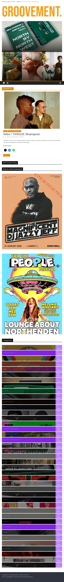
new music (17, 131)
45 (3, 347)
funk (4, 418)
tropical (5, 559)
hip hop (5, 456)
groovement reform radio (11, 439)
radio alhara (6, 526)
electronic (11, 131)
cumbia (5, 390)
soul (4, 543)
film (4, 407)
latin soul (6, 494)
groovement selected (10, 445)
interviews (6, 472)
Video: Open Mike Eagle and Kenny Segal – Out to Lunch (36, 1)
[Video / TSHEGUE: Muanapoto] (32, 92)
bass (4, 369)
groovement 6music (10, 423)
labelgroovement (9, 488)
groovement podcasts (10, 429)
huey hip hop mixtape (10, 467)
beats (5, 131)
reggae (5, 532)
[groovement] (4, 83)
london (5, 505)
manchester (7, 510)
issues (5, 478)
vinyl (4, 565)
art (4, 363)
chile (4, 385)
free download (8, 412)
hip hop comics (8, 461)
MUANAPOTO (15, 137)
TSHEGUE (21, 137)
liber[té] (5, 499)
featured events (8, 401)
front (10, 137)
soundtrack (6, 548)
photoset (6, 521)
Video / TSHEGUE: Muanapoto (21, 134)
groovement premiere (10, 434)
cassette (5, 380)
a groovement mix (9, 352)
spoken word (7, 554)
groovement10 (8, 450)
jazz (4, 483)
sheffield (5, 537)
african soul (6, 358)
